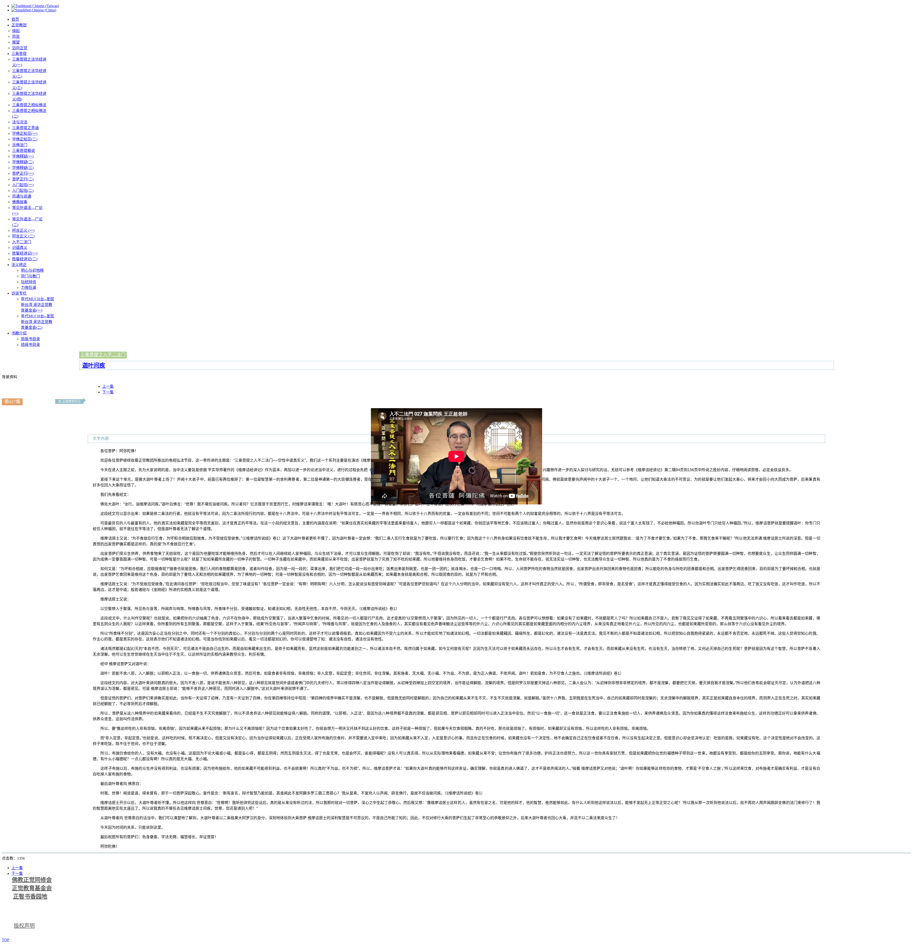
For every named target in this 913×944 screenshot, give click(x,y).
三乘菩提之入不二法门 (103, 354)
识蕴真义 (19, 248)
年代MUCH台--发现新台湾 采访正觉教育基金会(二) (37, 321)
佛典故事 (19, 202)
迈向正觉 (19, 48)
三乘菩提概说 (23, 151)
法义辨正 (19, 265)
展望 (16, 42)
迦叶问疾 (93, 365)
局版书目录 (30, 339)
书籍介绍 (19, 333)
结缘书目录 (30, 345)
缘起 (16, 31)
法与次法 (19, 122)
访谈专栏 (19, 293)
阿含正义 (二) (23, 236)
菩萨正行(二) (23, 179)
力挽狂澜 (28, 288)
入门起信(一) (23, 185)
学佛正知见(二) (24, 139)
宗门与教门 (30, 276)
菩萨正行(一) (23, 173)
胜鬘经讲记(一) (24, 253)
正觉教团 (19, 25)
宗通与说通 (21, 196)
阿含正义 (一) (23, 230)
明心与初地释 (32, 270)
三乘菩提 (19, 54)
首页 (15, 19)
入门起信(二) (23, 191)
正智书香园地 (30, 896)
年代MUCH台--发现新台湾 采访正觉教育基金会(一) (37, 304)
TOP (5, 940)
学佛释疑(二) (23, 162)
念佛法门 (19, 145)
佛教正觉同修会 (32, 880)
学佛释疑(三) (23, 168)
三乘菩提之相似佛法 (29, 105)
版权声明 (24, 926)
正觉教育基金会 (32, 888)
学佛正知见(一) (24, 133)
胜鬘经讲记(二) (24, 259)
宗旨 (16, 36)
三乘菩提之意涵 (25, 128)
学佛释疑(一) (23, 156)
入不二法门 (21, 242)
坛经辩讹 (28, 282)
